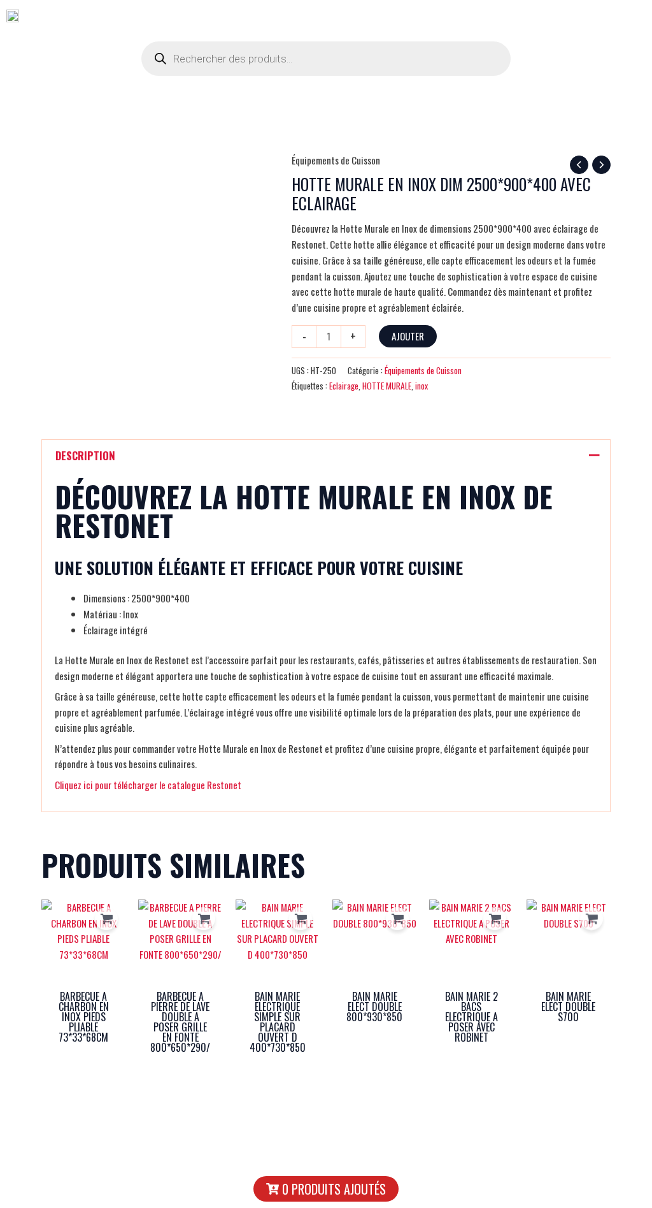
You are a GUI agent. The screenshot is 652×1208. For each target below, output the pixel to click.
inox (421, 385)
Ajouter (408, 336)
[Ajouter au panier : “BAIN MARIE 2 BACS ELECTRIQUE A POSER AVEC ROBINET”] (494, 918)
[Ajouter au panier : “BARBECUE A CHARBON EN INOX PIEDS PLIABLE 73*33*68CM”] (106, 918)
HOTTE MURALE (386, 385)
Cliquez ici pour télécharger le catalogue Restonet (148, 785)
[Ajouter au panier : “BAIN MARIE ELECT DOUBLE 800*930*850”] (397, 918)
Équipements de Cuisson (336, 160)
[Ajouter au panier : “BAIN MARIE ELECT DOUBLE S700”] (591, 918)
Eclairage (343, 385)
